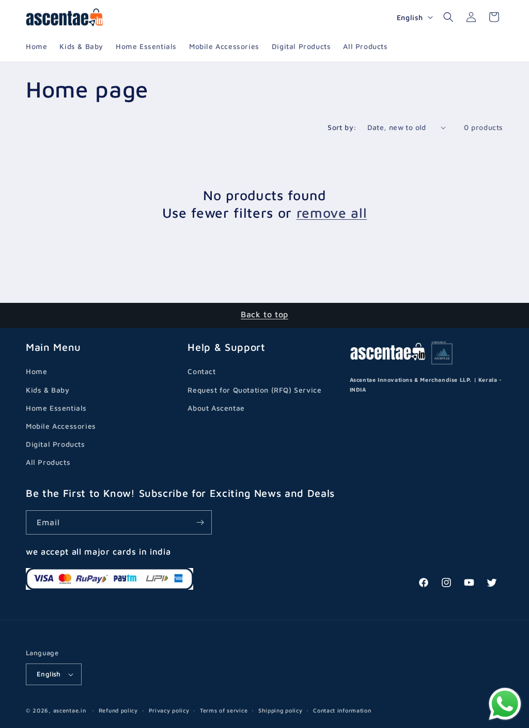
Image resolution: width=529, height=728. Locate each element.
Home (36, 371)
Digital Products (55, 444)
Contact (201, 371)
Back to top (264, 314)
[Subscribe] (200, 522)
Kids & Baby (48, 389)
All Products (48, 462)
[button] (448, 17)
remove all (332, 213)
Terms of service (223, 710)
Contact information (342, 710)
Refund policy (118, 710)
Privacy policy (169, 710)
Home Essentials (56, 407)
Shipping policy (280, 710)
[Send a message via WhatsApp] (505, 704)
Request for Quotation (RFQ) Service (254, 389)
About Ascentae (216, 407)
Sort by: (342, 127)
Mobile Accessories (61, 426)
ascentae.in (69, 710)
